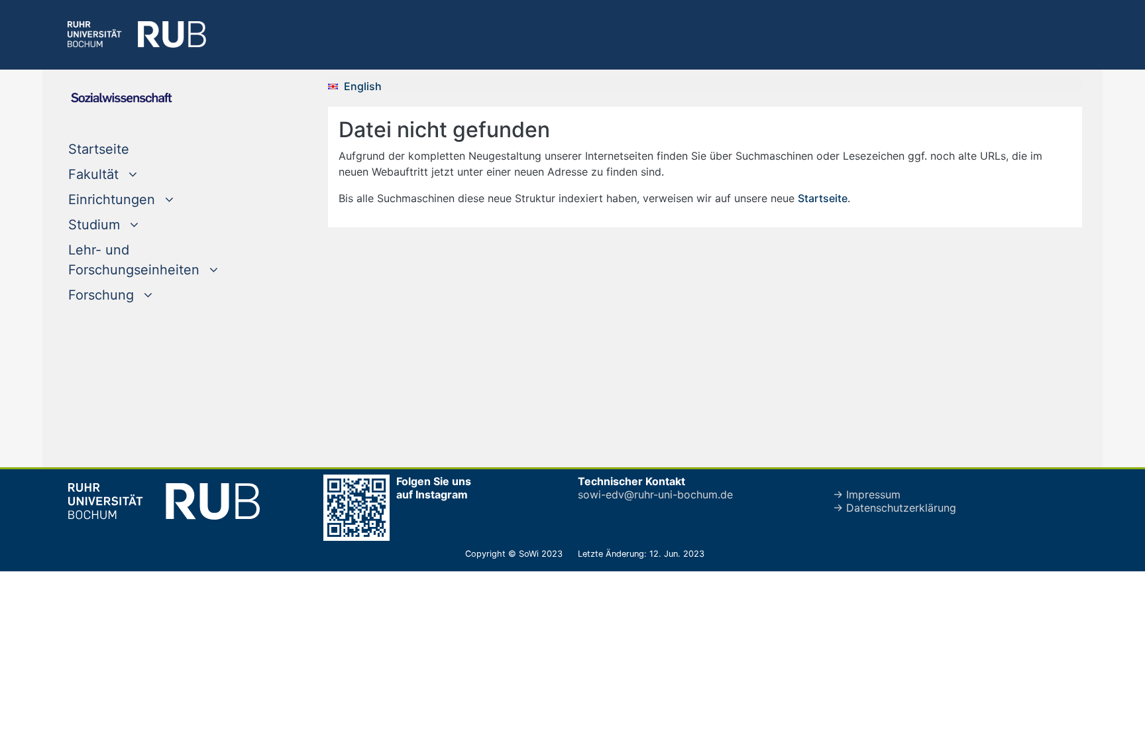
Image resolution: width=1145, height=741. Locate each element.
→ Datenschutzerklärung (894, 507)
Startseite (125, 149)
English (363, 86)
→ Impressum (866, 494)
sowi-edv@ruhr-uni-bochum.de (655, 494)
